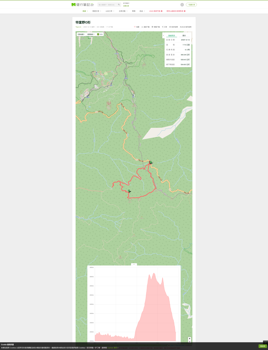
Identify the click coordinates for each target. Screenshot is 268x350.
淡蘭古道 (126, 6)
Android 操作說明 (185, 27)
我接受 (262, 346)
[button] (150, 162)
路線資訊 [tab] (171, 35)
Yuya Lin (78, 27)
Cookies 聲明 (112, 347)
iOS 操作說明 (173, 27)
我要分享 (192, 5)
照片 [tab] (184, 35)
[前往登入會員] (182, 4)
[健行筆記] (82, 4)
